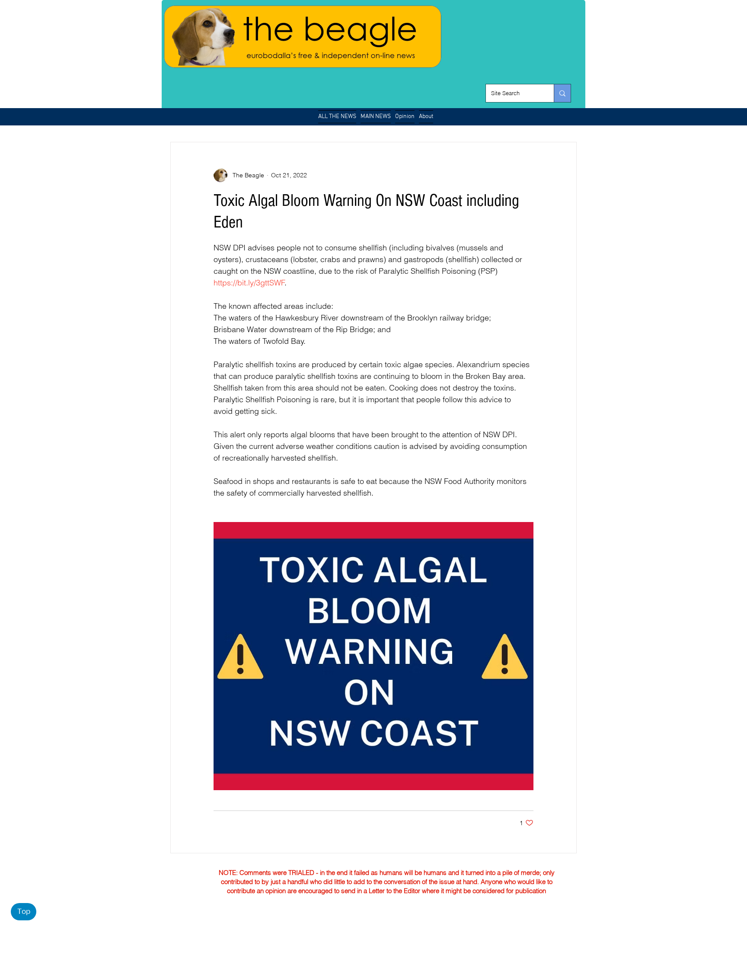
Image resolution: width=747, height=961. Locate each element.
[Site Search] (562, 93)
